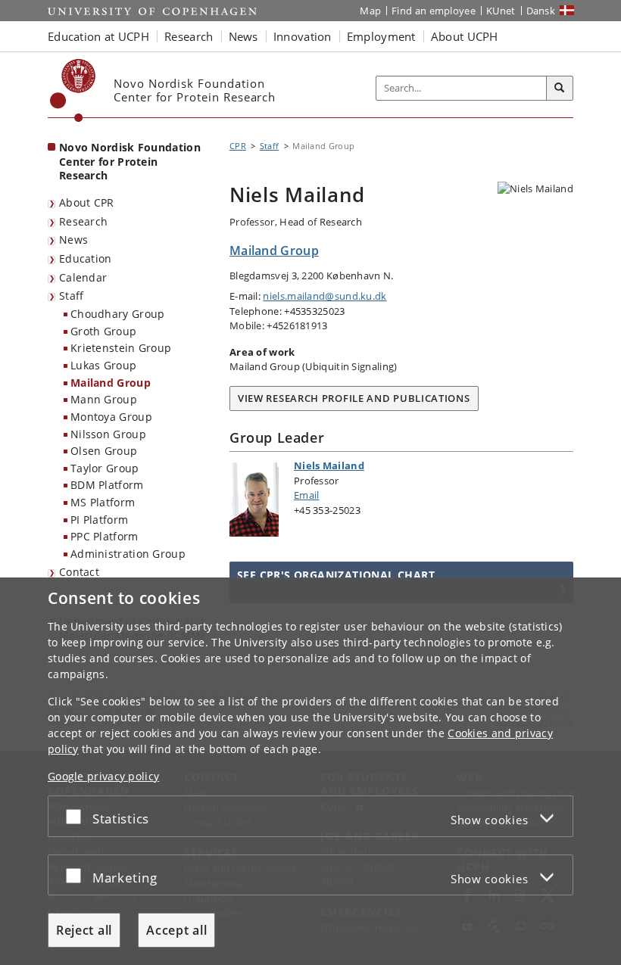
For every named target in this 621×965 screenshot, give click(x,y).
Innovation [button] (302, 36)
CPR (237, 145)
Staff (71, 295)
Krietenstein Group (120, 348)
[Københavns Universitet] (73, 90)
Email (307, 495)
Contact (79, 572)
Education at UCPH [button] (98, 36)
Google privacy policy (103, 776)
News (73, 239)
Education (85, 258)
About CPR (86, 202)
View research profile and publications (354, 398)
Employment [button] (381, 36)
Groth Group (103, 331)
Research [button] (188, 36)
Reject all (84, 930)
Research (83, 221)
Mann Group (103, 399)
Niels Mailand (329, 465)
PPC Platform (104, 536)
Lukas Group (103, 365)
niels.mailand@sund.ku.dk (324, 296)
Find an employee (434, 10)
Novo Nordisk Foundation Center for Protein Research (130, 161)
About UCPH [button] (464, 36)
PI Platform (99, 519)
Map (370, 10)
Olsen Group (103, 451)
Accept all (176, 930)
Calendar (83, 277)
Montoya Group (111, 416)
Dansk (541, 10)
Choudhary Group (117, 314)
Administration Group (128, 553)
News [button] (243, 36)
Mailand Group (110, 382)
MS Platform (102, 502)
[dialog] (310, 771)
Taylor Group (104, 468)
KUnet (501, 10)
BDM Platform (107, 485)
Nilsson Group (108, 434)
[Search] (559, 88)
